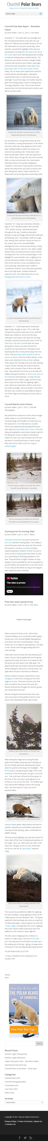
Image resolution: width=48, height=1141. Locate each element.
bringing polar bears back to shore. (18, 277)
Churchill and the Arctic (13, 540)
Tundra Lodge (10, 926)
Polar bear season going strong (19, 602)
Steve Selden (12, 33)
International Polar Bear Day (15, 1065)
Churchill (25, 548)
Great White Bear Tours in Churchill (29, 429)
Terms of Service (25, 1121)
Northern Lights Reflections (15, 1058)
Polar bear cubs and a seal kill (16, 343)
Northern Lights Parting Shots (16, 1054)
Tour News (35, 33)
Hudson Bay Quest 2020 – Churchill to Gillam (22, 1061)
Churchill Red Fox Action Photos (18, 404)
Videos (32, 534)
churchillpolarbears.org (26, 424)
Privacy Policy (10, 1121)
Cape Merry (26, 848)
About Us (38, 1121)
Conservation (10, 1085)
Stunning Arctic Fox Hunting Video (20, 531)
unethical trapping (16, 554)
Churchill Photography (13, 1082)
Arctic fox (8, 542)
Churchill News (10, 1078)
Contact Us (10, 1124)
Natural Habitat (16, 657)
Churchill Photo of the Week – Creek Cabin (21, 1068)
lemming (8, 771)
